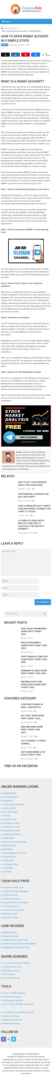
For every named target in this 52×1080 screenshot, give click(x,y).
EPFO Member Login (11, 978)
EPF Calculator (9, 974)
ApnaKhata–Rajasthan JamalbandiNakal (19, 944)
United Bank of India (11, 827)
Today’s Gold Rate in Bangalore (16, 891)
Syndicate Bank (9, 857)
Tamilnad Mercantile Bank (13, 804)
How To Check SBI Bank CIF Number (18, 1004)
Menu (8, 21)
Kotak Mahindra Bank (12, 830)
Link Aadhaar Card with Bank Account (18, 1012)
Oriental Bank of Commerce (14, 853)
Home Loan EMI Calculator (14, 993)
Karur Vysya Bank (10, 812)
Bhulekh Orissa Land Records (15, 940)
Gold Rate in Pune (10, 895)
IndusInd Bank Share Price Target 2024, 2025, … (32, 730)
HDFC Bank (7, 849)
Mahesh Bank (8, 838)
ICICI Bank (7, 872)
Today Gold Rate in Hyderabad (15, 902)
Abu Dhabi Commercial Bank (15, 842)
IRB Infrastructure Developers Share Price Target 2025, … (34, 685)
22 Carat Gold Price (11, 906)
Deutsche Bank (9, 808)
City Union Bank (9, 819)
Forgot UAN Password (12, 967)
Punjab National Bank (12, 834)
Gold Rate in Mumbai (11, 899)
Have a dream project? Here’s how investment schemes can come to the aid (34, 509)
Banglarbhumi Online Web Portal (16, 947)
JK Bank (6, 816)
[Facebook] (3, 1039)
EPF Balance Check (11, 970)
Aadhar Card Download (12, 1020)
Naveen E (27, 452)
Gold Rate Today (10, 914)
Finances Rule (18, 1054)
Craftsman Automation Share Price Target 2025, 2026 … (34, 659)
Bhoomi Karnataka (10, 936)
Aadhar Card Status (11, 1016)
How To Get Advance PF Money (16, 963)
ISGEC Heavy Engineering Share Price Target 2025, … (34, 631)
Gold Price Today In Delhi (13, 910)
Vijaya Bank (8, 801)
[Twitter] (13, 1039)
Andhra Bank (8, 860)
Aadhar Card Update (11, 1023)
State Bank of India (11, 823)
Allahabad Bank (9, 793)
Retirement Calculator (12, 997)
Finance (5, 45)
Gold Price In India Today (13, 887)
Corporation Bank (10, 797)
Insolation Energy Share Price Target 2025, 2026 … (34, 645)
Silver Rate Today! (10, 917)
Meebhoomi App (10, 932)
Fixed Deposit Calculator (13, 1000)
